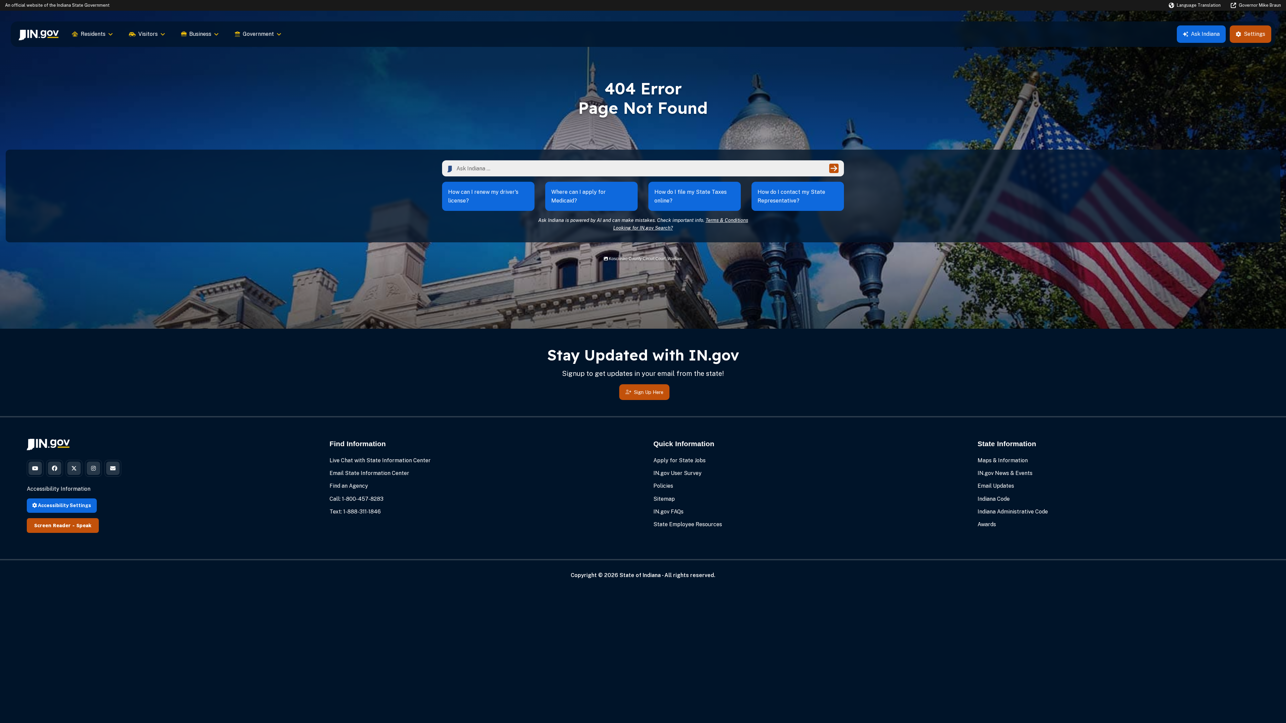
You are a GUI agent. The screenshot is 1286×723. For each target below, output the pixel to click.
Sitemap (664, 499)
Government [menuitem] (258, 34)
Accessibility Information (58, 489)
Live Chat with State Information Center (380, 460)
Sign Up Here (648, 392)
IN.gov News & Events (1005, 473)
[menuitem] (38, 34)
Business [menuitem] (200, 34)
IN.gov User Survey (677, 473)
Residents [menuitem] (93, 34)
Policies (663, 486)
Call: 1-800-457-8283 (356, 499)
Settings (1254, 34)
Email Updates (996, 486)
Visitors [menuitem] (148, 34)
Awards (987, 524)
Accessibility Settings (64, 505)
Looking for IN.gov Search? (643, 228)
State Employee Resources (687, 524)
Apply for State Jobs (679, 460)
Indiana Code (994, 499)
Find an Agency (349, 486)
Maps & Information (1003, 460)
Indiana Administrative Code (1013, 511)
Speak (83, 526)
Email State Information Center (369, 473)
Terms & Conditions (727, 220)
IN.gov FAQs (668, 511)
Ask (1205, 34)
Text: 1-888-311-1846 (355, 511)
